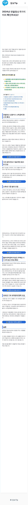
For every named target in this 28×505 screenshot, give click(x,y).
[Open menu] (25, 3)
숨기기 (12, 94)
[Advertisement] (14, 33)
